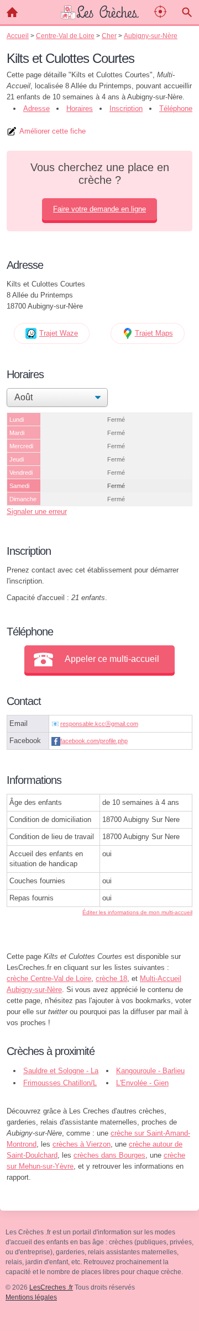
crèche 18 (111, 978)
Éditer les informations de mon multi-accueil (137, 912)
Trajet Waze (58, 333)
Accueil (12, 12)
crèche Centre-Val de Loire (49, 978)
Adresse (36, 108)
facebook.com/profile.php (94, 741)
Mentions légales (31, 1297)
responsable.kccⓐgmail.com (99, 723)
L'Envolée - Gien (142, 1083)
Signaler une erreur (37, 511)
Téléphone (175, 108)
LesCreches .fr (51, 1287)
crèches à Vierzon (82, 1144)
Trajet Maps (154, 333)
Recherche (187, 12)
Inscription (126, 108)
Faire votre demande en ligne (99, 209)
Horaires (79, 108)
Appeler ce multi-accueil (112, 659)
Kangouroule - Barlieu (150, 1071)
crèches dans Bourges (109, 1155)
